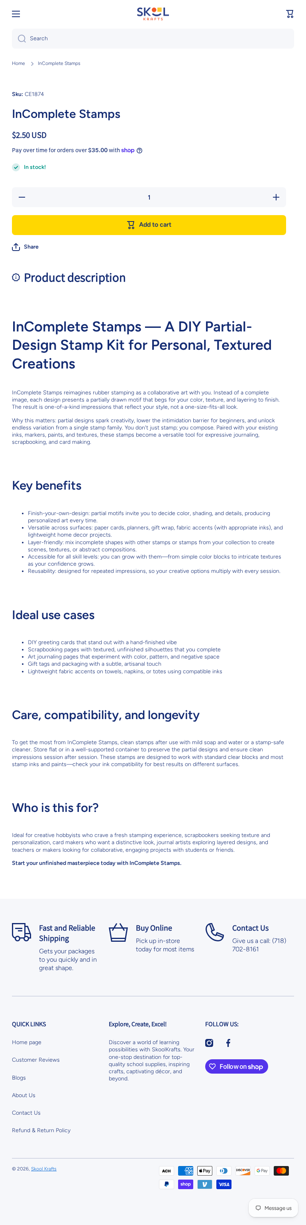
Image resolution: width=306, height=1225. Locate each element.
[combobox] (153, 39)
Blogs (19, 1077)
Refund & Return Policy (41, 1130)
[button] (290, 14)
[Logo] (153, 14)
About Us (23, 1095)
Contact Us (26, 1112)
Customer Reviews (36, 1059)
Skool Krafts (44, 1169)
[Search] (19, 39)
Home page (26, 1042)
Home (18, 63)
